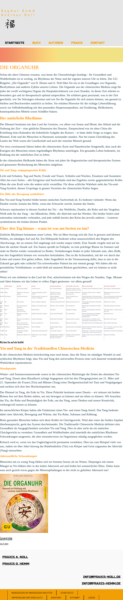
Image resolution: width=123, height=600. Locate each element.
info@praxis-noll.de (102, 577)
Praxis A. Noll (15, 557)
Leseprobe (6, 538)
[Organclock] (10, 24)
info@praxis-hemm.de (101, 583)
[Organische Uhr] (61, 311)
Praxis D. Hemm (15, 563)
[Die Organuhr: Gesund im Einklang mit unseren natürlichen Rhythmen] (24, 503)
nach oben (4, 543)
